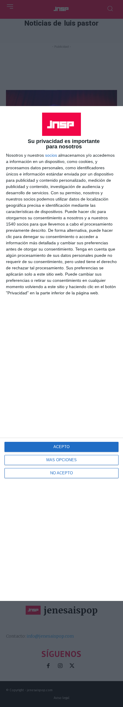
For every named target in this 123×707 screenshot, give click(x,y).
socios (51, 155)
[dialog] (61, 353)
